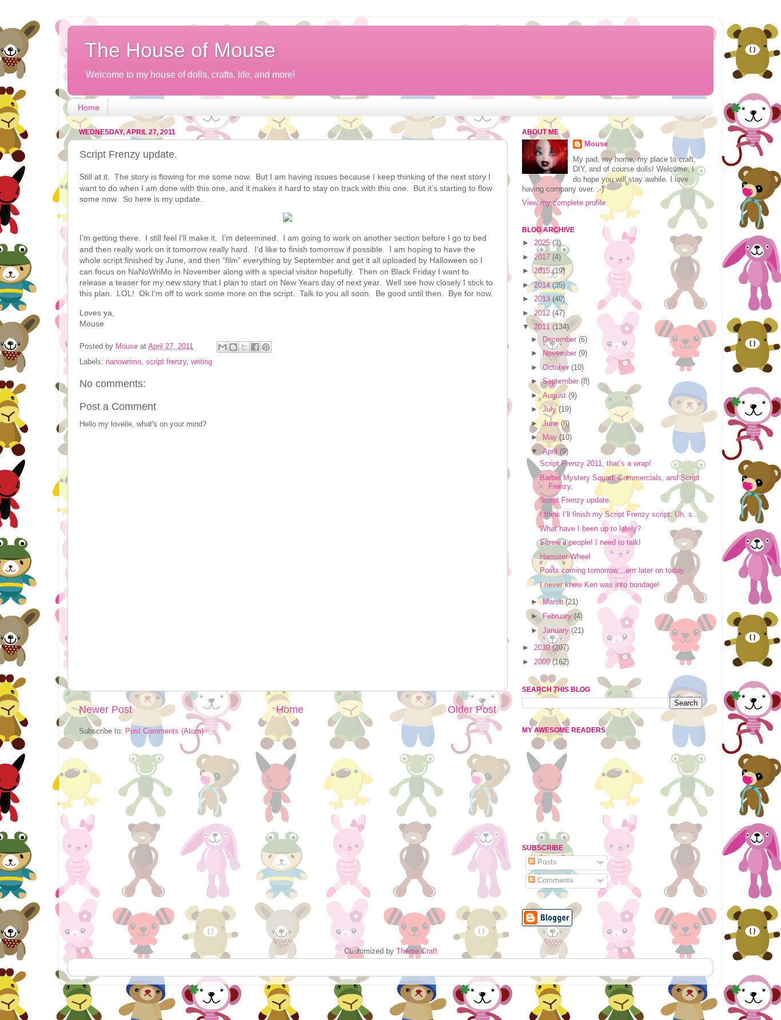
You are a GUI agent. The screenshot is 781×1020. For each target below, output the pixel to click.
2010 (543, 648)
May (551, 437)
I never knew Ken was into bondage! (600, 585)
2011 (543, 327)
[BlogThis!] (233, 347)
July (551, 409)
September (562, 381)
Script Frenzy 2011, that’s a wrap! (595, 464)
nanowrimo (123, 362)
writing (201, 362)
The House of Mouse (180, 50)
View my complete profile (563, 203)
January (557, 631)
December (561, 340)
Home (88, 107)
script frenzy (166, 362)
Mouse (596, 144)
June (552, 424)
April (551, 452)
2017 (543, 257)
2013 (543, 299)
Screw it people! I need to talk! (590, 543)
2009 (543, 662)
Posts (546, 862)
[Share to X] (244, 347)
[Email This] (222, 347)
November (561, 353)
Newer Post (105, 709)
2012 (543, 313)
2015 (543, 271)
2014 (543, 285)
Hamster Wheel (565, 557)
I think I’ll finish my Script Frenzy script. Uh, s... (619, 515)
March (554, 602)
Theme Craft (416, 951)
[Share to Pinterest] (266, 347)
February (558, 616)
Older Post (472, 709)
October (557, 368)
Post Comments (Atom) (164, 731)
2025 (543, 243)
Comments (554, 880)
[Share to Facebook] (255, 347)
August (555, 396)
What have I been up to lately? (590, 529)
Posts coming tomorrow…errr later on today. (613, 571)
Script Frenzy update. (575, 500)
